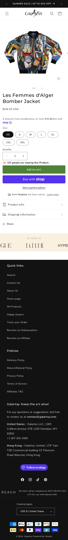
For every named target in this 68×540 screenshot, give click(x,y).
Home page (14, 298)
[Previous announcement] (6, 4)
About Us (12, 290)
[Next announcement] (61, 4)
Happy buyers (15, 314)
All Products (14, 306)
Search (11, 275)
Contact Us (13, 282)
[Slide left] (26, 88)
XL (53, 134)
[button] (7, 13)
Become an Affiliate (18, 338)
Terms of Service (17, 383)
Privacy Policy (15, 375)
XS (8, 134)
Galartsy (28, 536)
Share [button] (10, 223)
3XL (22, 142)
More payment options (34, 188)
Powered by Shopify (42, 536)
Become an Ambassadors (22, 330)
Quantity (7, 149)
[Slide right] (42, 88)
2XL (8, 142)
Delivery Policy (16, 360)
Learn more (53, 194)
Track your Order (17, 322)
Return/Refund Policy (19, 368)
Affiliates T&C (15, 391)
